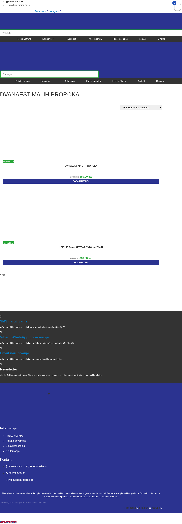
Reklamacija (13, 451)
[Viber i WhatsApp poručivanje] (1, 332)
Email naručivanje (14, 353)
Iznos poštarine (120, 39)
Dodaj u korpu (81, 181)
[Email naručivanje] (1, 348)
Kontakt (142, 39)
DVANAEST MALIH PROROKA (81, 166)
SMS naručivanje (13, 321)
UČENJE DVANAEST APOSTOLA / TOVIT (81, 247)
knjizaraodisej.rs (17, 302)
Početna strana (24, 39)
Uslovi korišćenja (15, 446)
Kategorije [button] (47, 39)
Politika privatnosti (16, 440)
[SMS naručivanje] (0, 316)
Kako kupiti (71, 39)
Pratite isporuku (95, 39)
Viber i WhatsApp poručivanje (24, 337)
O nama (161, 39)
